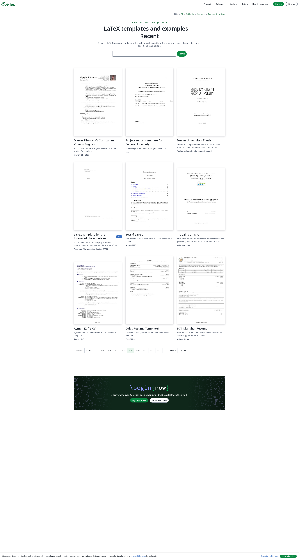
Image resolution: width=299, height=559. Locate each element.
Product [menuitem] (207, 4)
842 (151, 350)
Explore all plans (159, 400)
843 (158, 350)
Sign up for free (139, 400)
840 (137, 350)
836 (109, 350)
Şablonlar (190, 14)
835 (102, 350)
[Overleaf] (9, 4)
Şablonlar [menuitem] (234, 4)
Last (183, 350)
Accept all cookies (288, 556)
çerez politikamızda (138, 556)
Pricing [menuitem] (245, 4)
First (79, 350)
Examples (201, 14)
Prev (89, 350)
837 (116, 350)
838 (123, 350)
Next (173, 350)
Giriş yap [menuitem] (291, 4)
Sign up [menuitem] (278, 4)
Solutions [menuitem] (220, 4)
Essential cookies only (269, 556)
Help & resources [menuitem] (260, 4)
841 (144, 350)
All (182, 14)
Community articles (216, 14)
